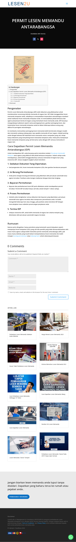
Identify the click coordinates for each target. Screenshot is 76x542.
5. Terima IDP (16, 101)
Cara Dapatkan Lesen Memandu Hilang (53, 394)
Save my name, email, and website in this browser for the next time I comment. (34, 292)
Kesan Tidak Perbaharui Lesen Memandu (21, 366)
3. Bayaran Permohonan (19, 97)
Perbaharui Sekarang (19, 497)
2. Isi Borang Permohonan (19, 95)
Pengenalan (13, 89)
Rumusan (13, 103)
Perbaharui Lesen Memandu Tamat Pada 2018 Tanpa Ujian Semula (54, 455)
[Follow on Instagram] (41, 39)
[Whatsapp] (70, 537)
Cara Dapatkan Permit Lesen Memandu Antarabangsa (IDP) (28, 91)
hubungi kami (35, 236)
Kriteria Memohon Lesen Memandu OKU (54, 364)
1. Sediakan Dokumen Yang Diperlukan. (23, 93)
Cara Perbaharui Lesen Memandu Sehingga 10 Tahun (19, 397)
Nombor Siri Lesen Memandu (50, 424)
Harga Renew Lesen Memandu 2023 (52, 334)
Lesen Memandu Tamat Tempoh (19, 458)
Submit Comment (58, 297)
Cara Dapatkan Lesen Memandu (19, 428)
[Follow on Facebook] (34, 39)
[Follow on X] (38, 39)
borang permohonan (20, 236)
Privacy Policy (41, 523)
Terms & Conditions (28, 523)
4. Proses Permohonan (19, 99)
